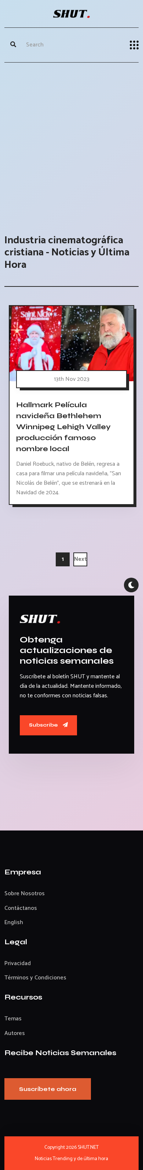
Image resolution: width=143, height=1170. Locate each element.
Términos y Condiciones (35, 978)
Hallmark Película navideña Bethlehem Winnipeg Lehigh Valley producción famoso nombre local (63, 426)
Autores (14, 1033)
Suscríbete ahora (47, 1088)
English (13, 922)
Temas (13, 1019)
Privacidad (17, 963)
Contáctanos (20, 908)
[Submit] (13, 45)
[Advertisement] (71, 141)
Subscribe (44, 725)
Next (80, 559)
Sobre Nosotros (24, 894)
